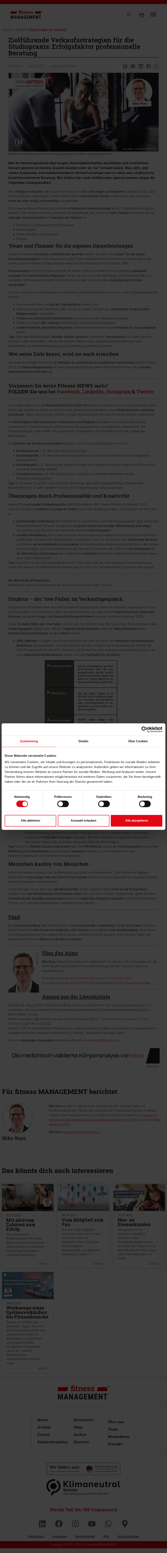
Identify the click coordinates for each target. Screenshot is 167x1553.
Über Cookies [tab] (138, 741)
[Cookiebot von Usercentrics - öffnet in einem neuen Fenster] (144, 729)
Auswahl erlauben (83, 820)
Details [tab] (84, 741)
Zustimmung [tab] (29, 741)
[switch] (63, 804)
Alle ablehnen (30, 820)
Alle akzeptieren (136, 820)
